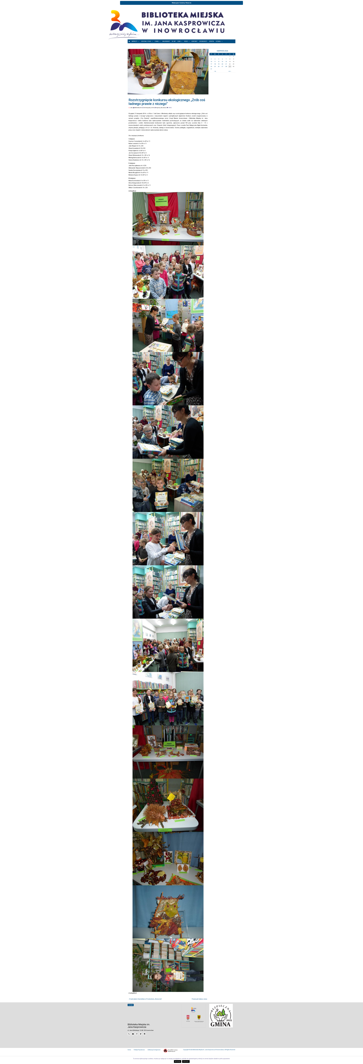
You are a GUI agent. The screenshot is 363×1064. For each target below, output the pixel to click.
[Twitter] (140, 1033)
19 (218, 64)
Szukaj (218, 41)
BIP (175, 41)
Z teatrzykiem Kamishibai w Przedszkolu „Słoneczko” (145, 999)
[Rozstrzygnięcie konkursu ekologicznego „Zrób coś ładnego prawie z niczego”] (168, 71)
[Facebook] (136, 1033)
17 (211, 64)
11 (215, 61)
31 (211, 69)
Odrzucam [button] (185, 1061)
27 (222, 66)
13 (222, 61)
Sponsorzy (203, 41)
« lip (215, 71)
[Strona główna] (129, 41)
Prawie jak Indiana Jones (199, 999)
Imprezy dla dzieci (161, 107)
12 (218, 61)
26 (218, 66)
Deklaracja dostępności (154, 1049)
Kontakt (194, 41)
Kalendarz (166, 41)
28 (226, 66)
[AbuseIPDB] (170, 1050)
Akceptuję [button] (177, 1061)
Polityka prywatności (139, 1049)
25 (215, 66)
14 (226, 61)
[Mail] (132, 1033)
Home (129, 1049)
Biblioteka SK (138, 107)
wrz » (230, 71)
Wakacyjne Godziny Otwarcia (181, 3)
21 (226, 64)
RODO (186, 41)
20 (222, 64)
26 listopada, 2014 (149, 107)
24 (211, 66)
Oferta (211, 41)
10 (211, 61)
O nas (157, 41)
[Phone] (129, 1033)
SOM (179, 41)
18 (215, 64)
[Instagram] (144, 1033)
